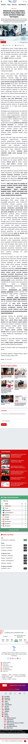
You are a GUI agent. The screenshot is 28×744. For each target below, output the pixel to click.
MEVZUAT (14, 4)
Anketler (6, 711)
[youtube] (20, 693)
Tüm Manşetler (6, 668)
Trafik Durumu (6, 665)
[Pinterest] (13, 658)
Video (6, 701)
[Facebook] (8, 658)
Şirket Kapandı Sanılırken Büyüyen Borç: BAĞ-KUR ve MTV (6, 377)
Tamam (23, 732)
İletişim (6, 714)
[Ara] (24, 1)
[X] (10, 658)
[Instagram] (15, 658)
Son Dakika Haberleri (7, 669)
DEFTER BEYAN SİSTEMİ (20, 676)
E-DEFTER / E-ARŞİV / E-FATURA (9, 679)
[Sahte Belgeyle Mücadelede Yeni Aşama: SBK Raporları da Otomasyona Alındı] (21, 398)
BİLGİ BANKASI (22, 4)
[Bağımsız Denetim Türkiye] (12, 1)
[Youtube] (18, 658)
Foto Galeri (7, 699)
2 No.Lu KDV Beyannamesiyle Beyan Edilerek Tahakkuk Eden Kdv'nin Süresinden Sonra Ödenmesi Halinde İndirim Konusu (7, 390)
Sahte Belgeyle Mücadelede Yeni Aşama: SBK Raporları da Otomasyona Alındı (20, 404)
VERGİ (8, 4)
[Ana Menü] (1, 1)
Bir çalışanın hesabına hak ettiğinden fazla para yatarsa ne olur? (21, 377)
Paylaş (4, 42)
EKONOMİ (9, 677)
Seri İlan (6, 706)
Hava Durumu (6, 663)
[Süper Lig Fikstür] (26, 534)
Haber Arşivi (5, 671)
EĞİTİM (3, 677)
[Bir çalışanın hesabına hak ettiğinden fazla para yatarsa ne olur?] (21, 371)
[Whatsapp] (20, 658)
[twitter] (10, 693)
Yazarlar (6, 703)
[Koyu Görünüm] (26, 1)
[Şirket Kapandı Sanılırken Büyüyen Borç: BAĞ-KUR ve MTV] (7, 371)
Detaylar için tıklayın (14, 529)
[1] (1, 353)
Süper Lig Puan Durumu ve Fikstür (15, 723)
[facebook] (6, 693)
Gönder (4, 424)
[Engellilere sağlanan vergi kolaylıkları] (21, 383)
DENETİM (3, 4)
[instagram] (15, 693)
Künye (6, 713)
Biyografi (6, 709)
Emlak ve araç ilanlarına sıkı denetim (14, 741)
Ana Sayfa (6, 696)
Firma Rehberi (8, 704)
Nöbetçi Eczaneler (7, 662)
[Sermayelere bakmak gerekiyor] (7, 398)
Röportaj (6, 708)
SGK (12, 676)
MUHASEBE (22, 674)
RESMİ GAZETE (5, 676)
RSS (5, 685)
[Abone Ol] (23, 42)
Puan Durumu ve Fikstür (8, 666)
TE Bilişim (17, 689)
